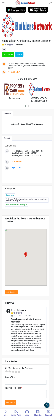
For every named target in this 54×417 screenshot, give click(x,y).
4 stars (15, 372)
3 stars (12, 372)
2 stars (9, 372)
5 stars (18, 372)
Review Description (13, 388)
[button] (25, 254)
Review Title (11, 377)
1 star (6, 372)
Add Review (10, 402)
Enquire (19, 54)
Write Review (8, 54)
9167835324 (14, 71)
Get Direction (11, 292)
